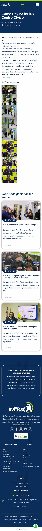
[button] (37, 4)
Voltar (10, 133)
